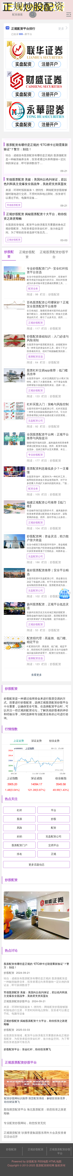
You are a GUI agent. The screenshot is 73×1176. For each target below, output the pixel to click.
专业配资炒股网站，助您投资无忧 (25, 1123)
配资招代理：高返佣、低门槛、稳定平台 (48, 640)
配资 (53, 827)
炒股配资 (11, 1149)
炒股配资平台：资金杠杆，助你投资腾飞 (27, 1049)
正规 (53, 854)
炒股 (53, 819)
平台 (53, 810)
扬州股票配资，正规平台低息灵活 (48, 606)
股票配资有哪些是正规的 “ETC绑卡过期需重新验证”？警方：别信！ (36, 965)
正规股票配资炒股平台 (59, 1151)
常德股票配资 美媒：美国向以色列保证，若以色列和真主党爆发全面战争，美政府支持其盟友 (35, 181)
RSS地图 (43, 1161)
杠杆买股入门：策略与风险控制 (48, 404)
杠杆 (19, 810)
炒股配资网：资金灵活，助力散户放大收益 (48, 538)
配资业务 (33, 288)
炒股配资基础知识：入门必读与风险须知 (48, 338)
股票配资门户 (19, 845)
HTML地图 (55, 1161)
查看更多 (36, 674)
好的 (19, 836)
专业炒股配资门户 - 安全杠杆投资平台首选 (47, 270)
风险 (19, 827)
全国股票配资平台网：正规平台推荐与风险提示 (48, 436)
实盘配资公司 (35, 420)
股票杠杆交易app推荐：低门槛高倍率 (47, 372)
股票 (19, 819)
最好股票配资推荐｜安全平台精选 (48, 572)
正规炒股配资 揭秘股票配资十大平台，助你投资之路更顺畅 (35, 1022)
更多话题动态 (36, 864)
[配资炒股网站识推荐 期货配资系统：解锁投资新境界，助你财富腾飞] (36, 1082)
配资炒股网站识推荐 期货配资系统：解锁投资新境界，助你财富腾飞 (36, 1099)
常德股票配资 (13, 204)
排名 (19, 854)
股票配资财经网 (45, 1165)
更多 (61, 28)
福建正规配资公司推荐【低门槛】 (46, 504)
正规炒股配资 (13, 239)
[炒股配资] (32, 6)
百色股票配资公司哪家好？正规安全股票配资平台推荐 (48, 304)
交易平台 (53, 845)
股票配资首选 (35, 356)
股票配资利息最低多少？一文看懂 (48, 470)
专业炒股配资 (35, 454)
